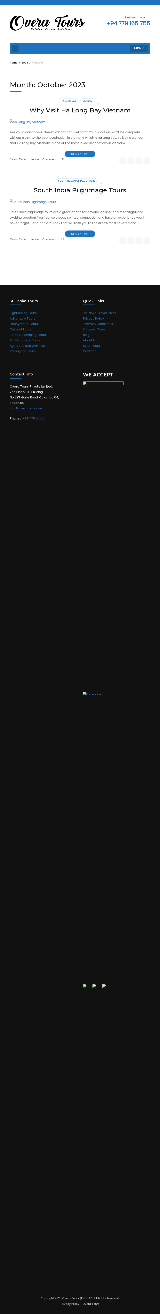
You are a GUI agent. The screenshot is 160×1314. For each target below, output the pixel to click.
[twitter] (17, 2)
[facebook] (11, 2)
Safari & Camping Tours (28, 335)
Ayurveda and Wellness (27, 346)
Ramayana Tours (23, 351)
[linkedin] (31, 2)
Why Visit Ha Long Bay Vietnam (80, 110)
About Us (90, 340)
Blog (86, 335)
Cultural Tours (20, 329)
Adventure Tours (22, 318)
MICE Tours (91, 346)
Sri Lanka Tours (94, 329)
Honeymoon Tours (24, 324)
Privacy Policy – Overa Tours (80, 1304)
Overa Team (18, 159)
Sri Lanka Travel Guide (99, 313)
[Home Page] (15, 48)
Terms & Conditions (98, 324)
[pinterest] (146, 160)
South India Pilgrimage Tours (76, 180)
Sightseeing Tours (23, 313)
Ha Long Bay (68, 100)
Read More (80, 153)
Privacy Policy (93, 318)
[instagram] (24, 2)
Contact (89, 351)
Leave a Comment (44, 159)
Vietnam (87, 100)
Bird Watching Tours (25, 340)
